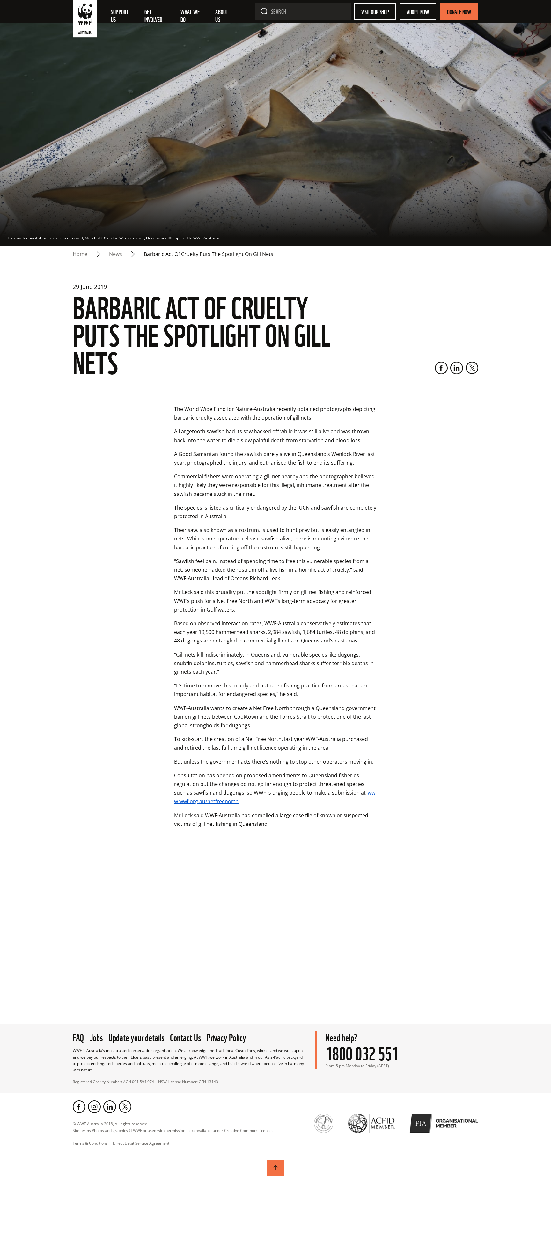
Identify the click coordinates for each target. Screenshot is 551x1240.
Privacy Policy (226, 1037)
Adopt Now (418, 11)
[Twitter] (472, 368)
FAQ (78, 1037)
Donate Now (459, 11)
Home (80, 254)
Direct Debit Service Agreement (141, 1143)
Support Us (120, 15)
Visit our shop (375, 11)
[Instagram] (94, 1106)
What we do (190, 15)
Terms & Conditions (90, 1143)
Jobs (96, 1037)
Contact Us (185, 1037)
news (115, 254)
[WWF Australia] (85, 20)
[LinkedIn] (456, 368)
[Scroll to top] (275, 1168)
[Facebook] (441, 368)
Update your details (136, 1037)
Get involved (153, 15)
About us (222, 15)
